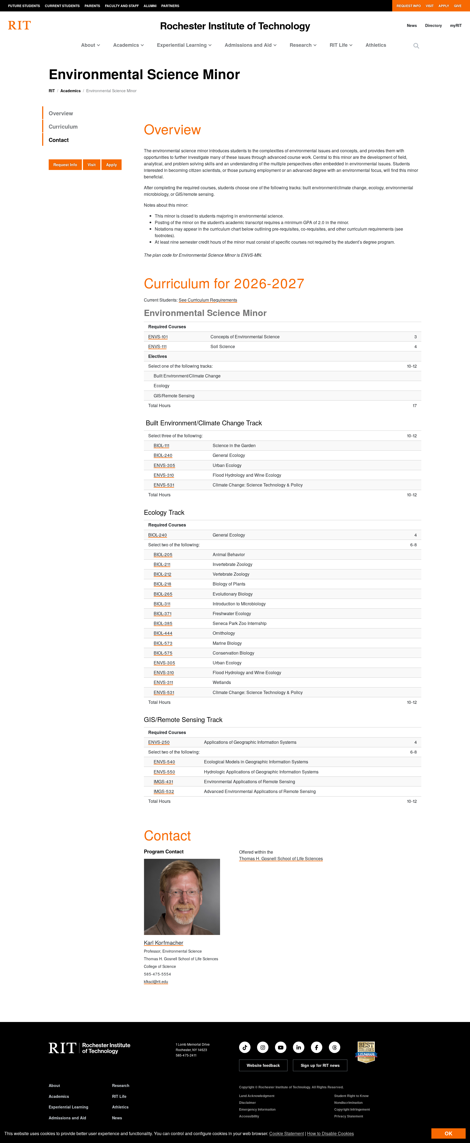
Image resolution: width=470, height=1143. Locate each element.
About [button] (88, 44)
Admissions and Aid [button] (248, 44)
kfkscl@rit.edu (156, 981)
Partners (170, 5)
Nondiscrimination (348, 1102)
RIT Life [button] (339, 44)
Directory (433, 25)
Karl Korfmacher (163, 942)
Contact (59, 140)
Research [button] (301, 44)
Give (458, 5)
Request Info (409, 5)
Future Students (24, 5)
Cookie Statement (286, 1133)
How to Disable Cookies (330, 1133)
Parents (92, 5)
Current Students (62, 5)
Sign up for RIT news (320, 1065)
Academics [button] (126, 44)
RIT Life (119, 1096)
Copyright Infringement (352, 1109)
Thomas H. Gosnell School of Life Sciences (281, 858)
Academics (70, 90)
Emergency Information (257, 1109)
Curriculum (63, 126)
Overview (61, 113)
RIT (52, 90)
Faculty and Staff (122, 5)
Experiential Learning (68, 1107)
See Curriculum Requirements (208, 300)
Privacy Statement (348, 1116)
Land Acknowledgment (256, 1095)
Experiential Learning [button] (182, 44)
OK (448, 1133)
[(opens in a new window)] (245, 1047)
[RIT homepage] (19, 25)
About (54, 1085)
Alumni (150, 5)
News (412, 25)
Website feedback (263, 1065)
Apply (443, 5)
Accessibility (249, 1116)
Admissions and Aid (67, 1117)
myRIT (456, 25)
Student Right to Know (351, 1095)
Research (120, 1085)
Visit (430, 5)
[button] (416, 45)
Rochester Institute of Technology (235, 25)
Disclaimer (247, 1102)
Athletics (376, 44)
